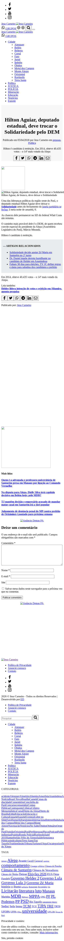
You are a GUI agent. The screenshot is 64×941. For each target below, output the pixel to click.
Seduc (5, 906)
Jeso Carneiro (24, 305)
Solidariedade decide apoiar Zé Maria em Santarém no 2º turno (31, 254)
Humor (15, 819)
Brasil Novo (15, 799)
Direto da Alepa (31, 811)
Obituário (51, 825)
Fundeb (5, 878)
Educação (13, 95)
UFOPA (5, 911)
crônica (41, 866)
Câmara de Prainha (53, 866)
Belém (17, 47)
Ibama (17, 886)
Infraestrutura (25, 819)
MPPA (34, 896)
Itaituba (18, 62)
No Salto (34, 825)
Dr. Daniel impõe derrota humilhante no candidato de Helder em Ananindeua (30, 260)
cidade (7, 802)
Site (3, 582)
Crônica (27, 808)
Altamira (33, 796)
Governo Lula (51, 878)
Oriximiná (19, 74)
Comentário (8, 543)
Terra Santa (20, 80)
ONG (43, 897)
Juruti (17, 59)
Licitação (9, 890)
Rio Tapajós (35, 901)
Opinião (10, 831)
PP (17, 901)
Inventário (42, 887)
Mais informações (49, 932)
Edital (12, 814)
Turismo (36, 843)
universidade (34, 911)
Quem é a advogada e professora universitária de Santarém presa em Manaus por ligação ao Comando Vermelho (30, 483)
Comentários (17, 802)
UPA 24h (51, 912)
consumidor (22, 805)
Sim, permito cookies (12, 938)
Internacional (39, 819)
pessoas (57, 140)
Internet (50, 819)
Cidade (11, 41)
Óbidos (18, 65)
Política (12, 83)
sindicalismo (15, 840)
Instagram (33, 887)
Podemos (8, 901)
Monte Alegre (21, 71)
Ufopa (44, 843)
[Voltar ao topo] (2, 918)
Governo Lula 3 (13, 882)
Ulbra (19, 912)
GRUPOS (10, 28)
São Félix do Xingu (26, 837)
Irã (49, 887)
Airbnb (4, 861)
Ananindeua (55, 796)
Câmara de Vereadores (45, 870)
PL (53, 896)
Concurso (11, 805)
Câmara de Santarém (16, 870)
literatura (26, 891)
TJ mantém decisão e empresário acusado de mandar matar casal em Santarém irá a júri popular (30, 503)
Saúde (40, 837)
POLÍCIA (13, 89)
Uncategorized (55, 843)
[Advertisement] (32, 389)
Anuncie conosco (17, 668)
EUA (50, 874)
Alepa (12, 860)
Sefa (12, 906)
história (5, 886)
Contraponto (16, 808)
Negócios (13, 98)
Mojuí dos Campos (24, 68)
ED (22, 699)
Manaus (48, 891)
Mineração (13, 92)
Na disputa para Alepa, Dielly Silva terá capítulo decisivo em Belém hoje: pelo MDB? (28, 494)
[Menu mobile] (33, 29)
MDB (16, 896)
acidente (5, 796)
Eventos (29, 817)
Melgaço (25, 897)
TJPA (42, 906)
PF (48, 896)
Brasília (25, 799)
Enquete (13, 817)
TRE (50, 906)
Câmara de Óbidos (9, 874)
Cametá (33, 799)
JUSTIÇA (13, 86)
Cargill (30, 861)
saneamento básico (50, 902)
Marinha (5, 896)
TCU (34, 906)
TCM (27, 906)
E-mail (5, 576)
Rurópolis (19, 77)
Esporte (12, 100)
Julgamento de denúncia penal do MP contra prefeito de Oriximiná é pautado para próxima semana (30, 513)
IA (12, 887)
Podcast (53, 831)
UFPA (14, 911)
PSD (25, 901)
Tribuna (28, 843)
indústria (24, 887)
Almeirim (24, 796)
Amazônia (43, 796)
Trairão (13, 843)
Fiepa (56, 874)
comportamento (15, 865)
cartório (46, 861)
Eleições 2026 (37, 874)
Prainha (15, 834)
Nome (5, 570)
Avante (22, 860)
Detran (23, 874)
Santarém (11, 837)
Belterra (18, 50)
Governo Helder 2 (25, 878)
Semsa (19, 906)
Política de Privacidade (20, 665)
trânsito (20, 843)
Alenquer (19, 44)
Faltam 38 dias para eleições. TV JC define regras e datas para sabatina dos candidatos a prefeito (35, 266)
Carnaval (38, 861)
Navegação (14, 825)
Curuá (17, 53)
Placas (46, 831)
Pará (27, 831)
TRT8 (57, 906)
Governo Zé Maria (39, 883)
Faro (16, 56)
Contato (12, 671)
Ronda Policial (26, 834)
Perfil (32, 831)
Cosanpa (33, 866)
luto (38, 891)
